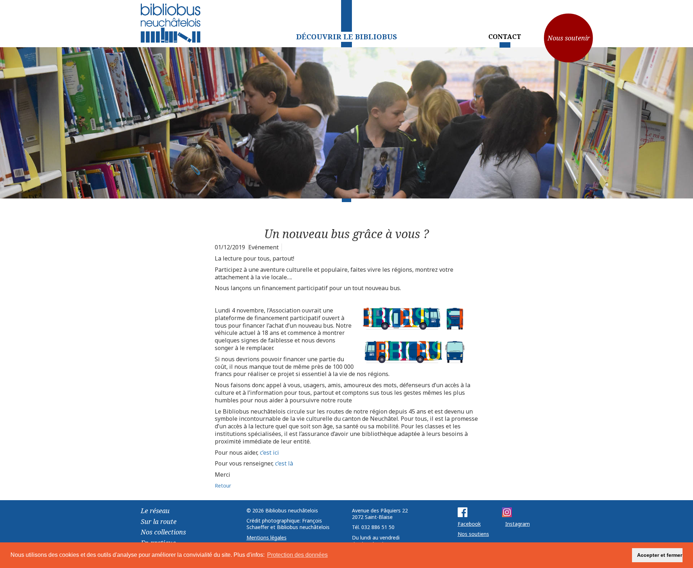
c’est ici (269, 452)
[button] (622, 555)
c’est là (284, 463)
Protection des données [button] (297, 555)
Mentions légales (267, 537)
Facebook (469, 523)
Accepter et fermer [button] (659, 555)
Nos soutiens (473, 533)
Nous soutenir (569, 38)
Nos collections (163, 532)
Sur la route (158, 521)
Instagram (517, 523)
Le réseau (155, 510)
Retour (223, 485)
